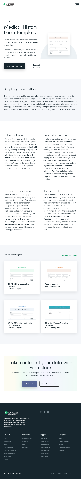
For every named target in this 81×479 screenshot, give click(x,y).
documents (48, 174)
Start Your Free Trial (14, 66)
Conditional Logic (55, 197)
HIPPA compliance (62, 142)
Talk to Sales (29, 383)
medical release (65, 166)
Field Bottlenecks (51, 216)
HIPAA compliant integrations (17, 224)
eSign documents (51, 176)
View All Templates (69, 255)
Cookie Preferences (64, 447)
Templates (8, 21)
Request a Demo (36, 66)
